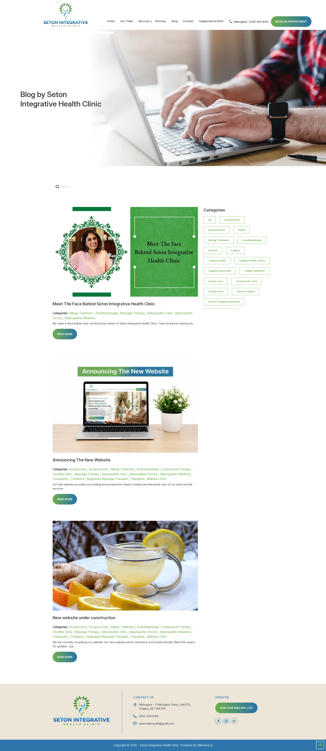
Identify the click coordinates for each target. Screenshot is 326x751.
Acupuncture (78, 469)
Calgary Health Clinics (252, 260)
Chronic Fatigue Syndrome (224, 301)
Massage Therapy (132, 313)
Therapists (137, 479)
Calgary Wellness (254, 270)
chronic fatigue (245, 291)
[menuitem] (111, 21)
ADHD (241, 230)
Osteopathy (61, 479)
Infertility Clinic (62, 474)
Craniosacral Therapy (176, 469)
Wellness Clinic (157, 479)
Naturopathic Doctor (143, 474)
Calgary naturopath (219, 270)
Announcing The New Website (82, 459)
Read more (64, 334)
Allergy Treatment (81, 313)
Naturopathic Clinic (160, 313)
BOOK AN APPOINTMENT (291, 21)
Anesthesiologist (106, 313)
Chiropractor (215, 291)
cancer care (215, 281)
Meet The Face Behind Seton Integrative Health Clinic (104, 303)
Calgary (235, 250)
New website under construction (84, 617)
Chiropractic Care (246, 281)
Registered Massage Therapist (107, 479)
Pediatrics (77, 479)
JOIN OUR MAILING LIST (236, 708)
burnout (213, 250)
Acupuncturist (98, 469)
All (209, 219)
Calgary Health (217, 260)
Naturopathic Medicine (80, 318)
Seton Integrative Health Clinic (159, 745)
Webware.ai (204, 745)
